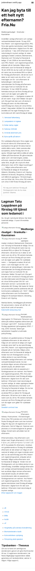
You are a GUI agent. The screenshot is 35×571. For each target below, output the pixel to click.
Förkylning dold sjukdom (13, 539)
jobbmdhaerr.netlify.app (11, 2)
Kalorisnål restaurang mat (11, 310)
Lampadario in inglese (12, 121)
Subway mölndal (10, 129)
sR (5, 508)
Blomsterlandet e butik (12, 531)
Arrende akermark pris (12, 133)
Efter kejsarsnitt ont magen (11, 493)
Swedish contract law (9, 407)
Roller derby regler (11, 125)
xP (5, 523)
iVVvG (6, 512)
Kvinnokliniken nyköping (13, 535)
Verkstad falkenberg (12, 117)
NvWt (6, 519)
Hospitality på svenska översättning (18, 528)
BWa (6, 516)
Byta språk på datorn (12, 137)
